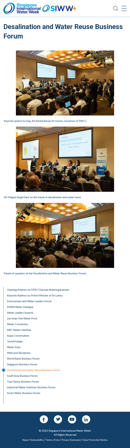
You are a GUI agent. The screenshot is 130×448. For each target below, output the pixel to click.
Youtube (72, 417)
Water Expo (14, 347)
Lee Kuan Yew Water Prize (22, 318)
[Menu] (124, 8)
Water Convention (17, 324)
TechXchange (15, 341)
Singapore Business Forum (22, 364)
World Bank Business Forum (23, 358)
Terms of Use (52, 440)
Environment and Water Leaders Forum (29, 301)
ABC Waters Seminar (19, 329)
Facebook (44, 417)
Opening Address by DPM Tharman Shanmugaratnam (38, 289)
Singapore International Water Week (22, 8)
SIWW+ (59, 8)
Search (7, 2)
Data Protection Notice (95, 440)
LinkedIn (86, 417)
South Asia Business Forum (22, 375)
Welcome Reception (18, 352)
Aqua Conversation (18, 335)
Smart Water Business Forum (23, 392)
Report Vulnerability (33, 440)
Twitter (58, 417)
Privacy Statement (71, 440)
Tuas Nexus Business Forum (23, 381)
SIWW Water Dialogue (20, 306)
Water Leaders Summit (20, 312)
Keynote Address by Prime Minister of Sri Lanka (34, 295)
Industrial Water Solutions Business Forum (31, 387)
